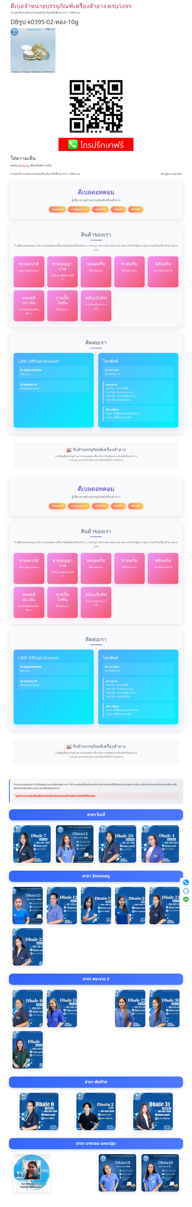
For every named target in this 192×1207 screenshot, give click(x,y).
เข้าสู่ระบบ (24, 165)
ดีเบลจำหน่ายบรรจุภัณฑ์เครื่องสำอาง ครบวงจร (70, 6)
